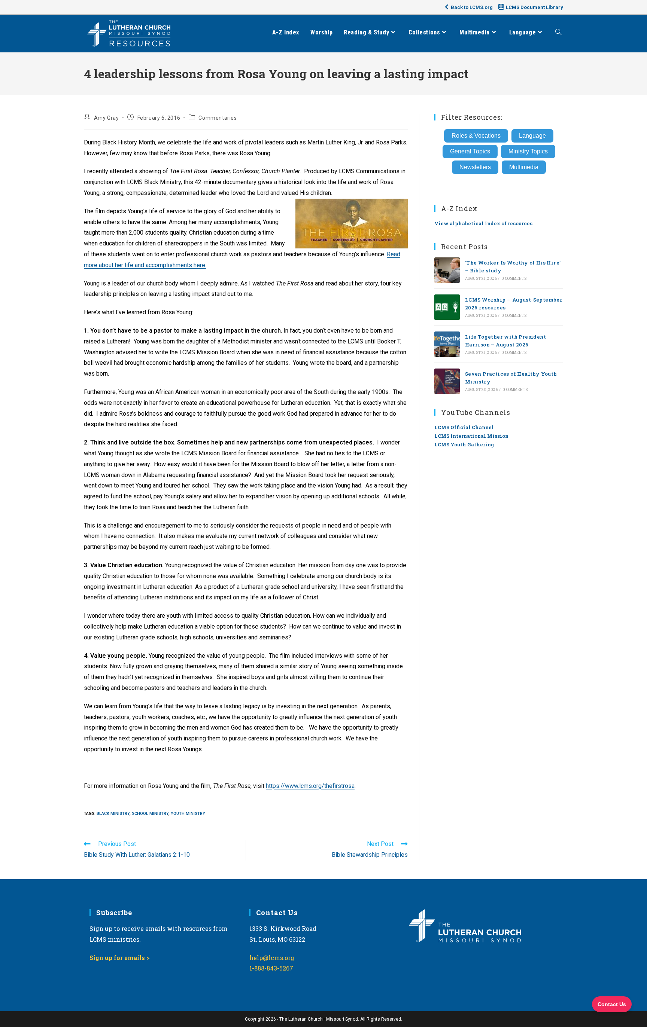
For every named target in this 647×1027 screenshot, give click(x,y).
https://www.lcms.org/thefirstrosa (310, 785)
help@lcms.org (271, 958)
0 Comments (513, 278)
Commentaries (217, 118)
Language (532, 135)
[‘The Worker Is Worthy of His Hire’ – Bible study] (447, 270)
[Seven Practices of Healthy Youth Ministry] (447, 381)
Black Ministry (113, 813)
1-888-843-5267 (271, 968)
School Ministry (150, 813)
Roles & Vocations (476, 135)
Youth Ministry (188, 813)
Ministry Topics (528, 151)
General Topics (470, 151)
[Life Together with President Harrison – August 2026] (447, 344)
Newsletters (475, 167)
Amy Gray (106, 118)
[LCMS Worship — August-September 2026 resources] (447, 307)
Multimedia (523, 167)
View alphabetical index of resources (483, 223)
